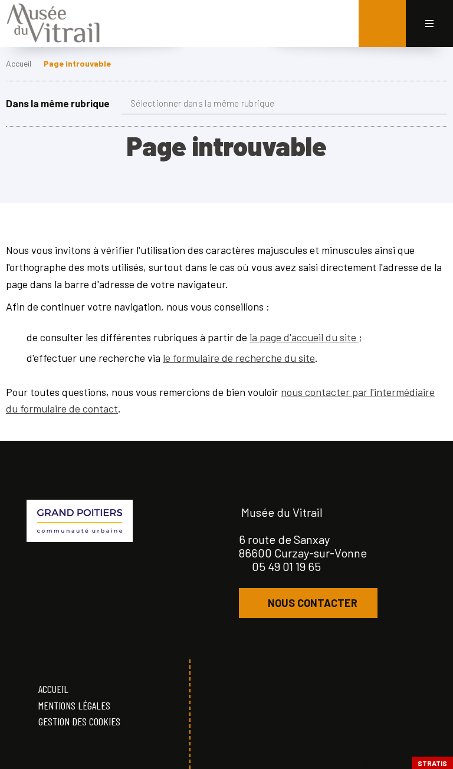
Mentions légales (74, 705)
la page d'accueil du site (304, 337)
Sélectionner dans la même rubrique (202, 103)
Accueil (18, 63)
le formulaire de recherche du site (239, 357)
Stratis (432, 763)
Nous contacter (312, 602)
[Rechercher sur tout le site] (382, 23)
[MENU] (429, 23)
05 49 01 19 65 (286, 566)
